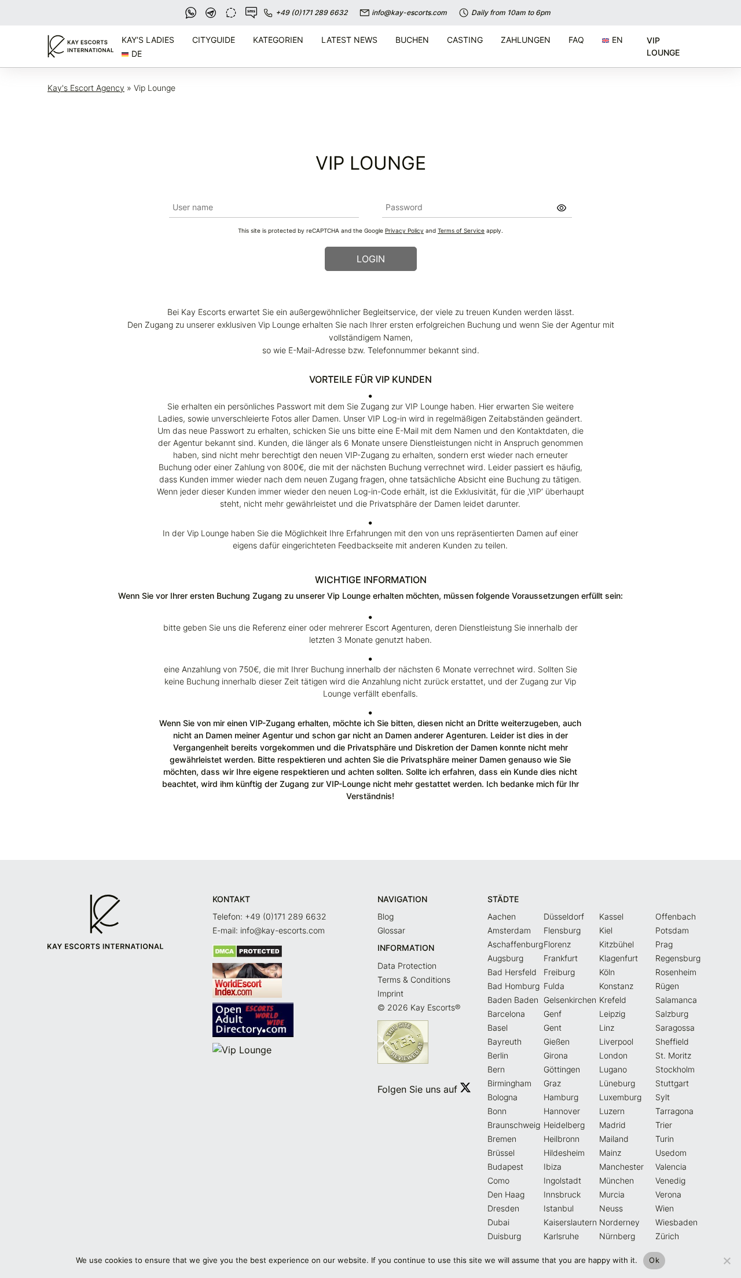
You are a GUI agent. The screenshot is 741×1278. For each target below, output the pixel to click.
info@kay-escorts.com (409, 12)
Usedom (671, 1153)
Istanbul (559, 1208)
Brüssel (501, 1153)
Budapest (505, 1166)
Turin (664, 1139)
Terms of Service (461, 230)
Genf (553, 1014)
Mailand (614, 1139)
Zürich (667, 1236)
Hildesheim (564, 1153)
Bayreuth (504, 1041)
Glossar (391, 930)
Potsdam (672, 930)
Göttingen (562, 1069)
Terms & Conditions (413, 979)
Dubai (498, 1222)
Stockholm (675, 1069)
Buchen (412, 40)
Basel (497, 1027)
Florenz (557, 944)
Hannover (562, 1111)
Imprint (390, 993)
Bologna (502, 1097)
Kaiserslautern (570, 1222)
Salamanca (676, 1000)
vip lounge (663, 46)
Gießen (557, 1041)
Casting (465, 40)
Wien (664, 1208)
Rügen (667, 986)
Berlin (497, 1055)
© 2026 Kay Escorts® (418, 1007)
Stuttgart (672, 1083)
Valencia (671, 1166)
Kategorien (278, 40)
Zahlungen (526, 40)
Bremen (501, 1139)
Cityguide (213, 40)
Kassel (611, 916)
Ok (654, 1260)
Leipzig (612, 1014)
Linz (606, 1027)
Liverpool (616, 1041)
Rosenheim (675, 972)
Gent (553, 1027)
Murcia (612, 1194)
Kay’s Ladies (148, 40)
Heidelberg (564, 1125)
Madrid (612, 1125)
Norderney (619, 1222)
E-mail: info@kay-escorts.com (268, 930)
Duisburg (504, 1236)
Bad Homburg (513, 986)
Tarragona (674, 1111)
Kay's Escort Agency (85, 88)
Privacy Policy (404, 230)
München (616, 1180)
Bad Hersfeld (512, 972)
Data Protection (406, 966)
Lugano (613, 1069)
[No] (726, 1260)
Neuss (611, 1208)
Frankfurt (561, 958)
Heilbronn (561, 1139)
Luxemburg (620, 1097)
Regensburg (677, 958)
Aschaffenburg (515, 944)
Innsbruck (562, 1194)
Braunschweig (513, 1125)
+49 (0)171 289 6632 (311, 12)
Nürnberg (617, 1236)
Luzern (612, 1111)
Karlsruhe (561, 1236)
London (613, 1055)
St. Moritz (673, 1055)
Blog (385, 916)
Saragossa (675, 1027)
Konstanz (616, 986)
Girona (556, 1055)
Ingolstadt (562, 1180)
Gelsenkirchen (570, 1000)
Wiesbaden (676, 1222)
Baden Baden (512, 1000)
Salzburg (671, 1014)
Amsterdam (509, 930)
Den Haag (505, 1194)
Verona (668, 1194)
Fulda (554, 986)
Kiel (605, 930)
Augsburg (505, 958)
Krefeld (612, 1000)
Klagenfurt (618, 958)
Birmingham (509, 1083)
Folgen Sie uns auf (418, 1089)
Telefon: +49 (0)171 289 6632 (269, 916)
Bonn (497, 1111)
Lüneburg (617, 1083)
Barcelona (506, 1014)
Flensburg (562, 930)
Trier (663, 1125)
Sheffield (672, 1041)
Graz (552, 1083)
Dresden (503, 1208)
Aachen (501, 916)
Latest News (349, 40)
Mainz (610, 1153)
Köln (607, 972)
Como (498, 1180)
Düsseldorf (564, 916)
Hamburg (561, 1097)
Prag (664, 944)
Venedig (670, 1180)
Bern (496, 1069)
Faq (576, 40)
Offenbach (675, 916)
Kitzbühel (616, 944)
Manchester (621, 1166)
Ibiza (553, 1166)
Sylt (662, 1097)
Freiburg (559, 972)
